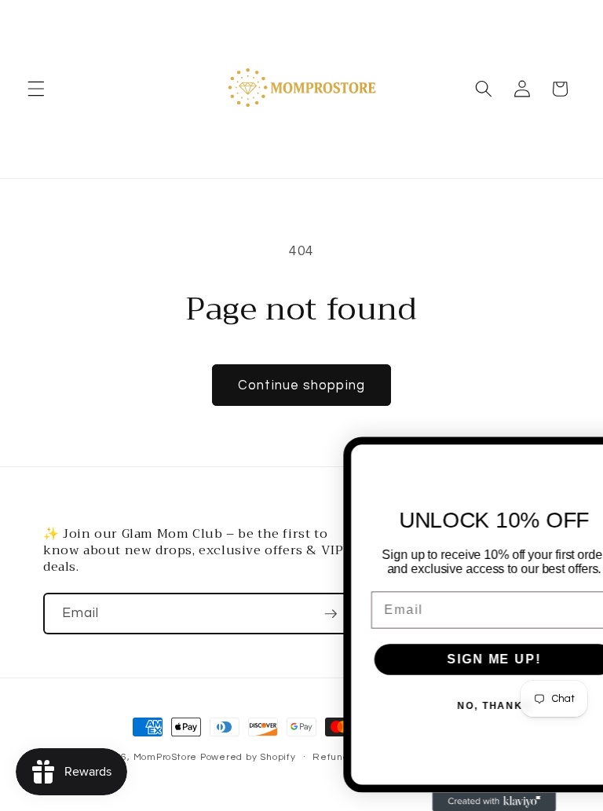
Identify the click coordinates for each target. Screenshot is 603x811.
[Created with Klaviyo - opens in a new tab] (459, 801)
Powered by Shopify (248, 757)
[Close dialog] (589, 456)
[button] (36, 89)
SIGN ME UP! (458, 659)
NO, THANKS (458, 705)
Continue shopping (301, 385)
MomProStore (166, 757)
